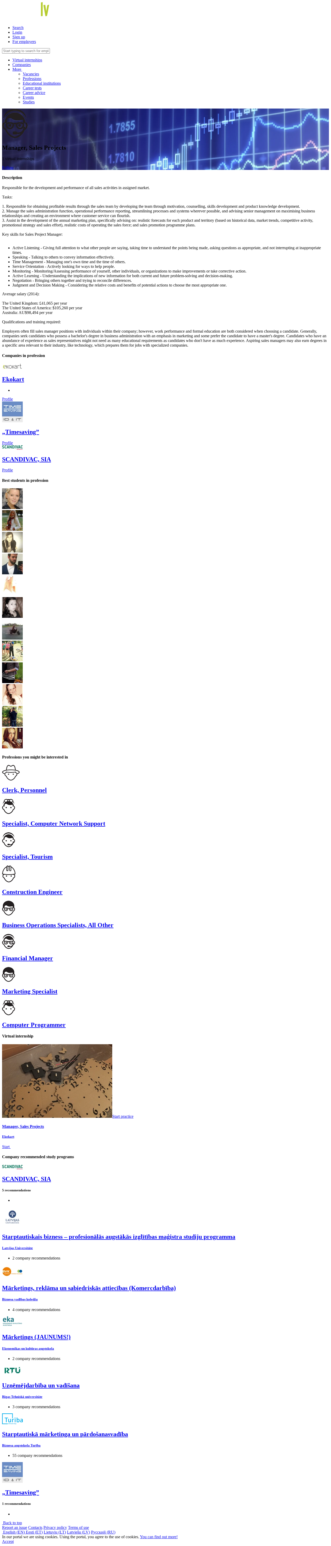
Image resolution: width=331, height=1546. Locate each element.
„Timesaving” (20, 431)
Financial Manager (27, 958)
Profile (7, 399)
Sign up (18, 37)
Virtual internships (27, 60)
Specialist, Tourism (27, 856)
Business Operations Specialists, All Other (58, 925)
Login (17, 32)
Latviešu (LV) (78, 1532)
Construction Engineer (32, 892)
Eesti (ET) (34, 1532)
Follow (8, 167)
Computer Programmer (34, 1024)
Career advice (34, 92)
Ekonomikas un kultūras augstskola (28, 1348)
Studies (29, 102)
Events (28, 97)
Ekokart (13, 379)
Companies (21, 64)
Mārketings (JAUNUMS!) (36, 1337)
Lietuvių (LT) (55, 1532)
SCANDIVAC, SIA (26, 459)
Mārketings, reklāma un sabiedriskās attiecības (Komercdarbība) (89, 1288)
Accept (8, 1541)
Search (18, 27)
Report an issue (14, 1527)
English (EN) (14, 1532)
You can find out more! (159, 1537)
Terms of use (78, 1527)
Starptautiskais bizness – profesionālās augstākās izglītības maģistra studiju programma (118, 1236)
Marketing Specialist (29, 991)
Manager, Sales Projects (23, 1126)
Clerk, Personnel (24, 790)
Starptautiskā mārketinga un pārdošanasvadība (65, 1434)
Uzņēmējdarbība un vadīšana (41, 1385)
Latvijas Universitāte (17, 1248)
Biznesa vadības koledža (20, 1299)
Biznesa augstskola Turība (21, 1445)
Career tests (32, 88)
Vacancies (31, 74)
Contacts (35, 1527)
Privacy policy (55, 1527)
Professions (32, 78)
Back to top (12, 1523)
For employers (24, 41)
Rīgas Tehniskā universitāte (22, 1397)
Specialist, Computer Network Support (53, 823)
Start (6, 1146)
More (17, 69)
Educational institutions (42, 83)
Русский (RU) (103, 1532)
